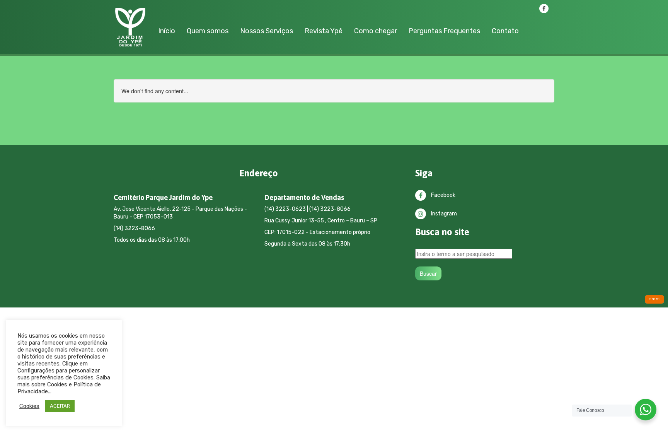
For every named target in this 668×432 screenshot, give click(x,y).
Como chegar (375, 31)
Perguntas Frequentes (444, 31)
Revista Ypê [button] (324, 31)
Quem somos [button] (207, 31)
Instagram (443, 213)
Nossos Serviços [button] (266, 31)
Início (166, 31)
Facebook (442, 195)
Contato (505, 31)
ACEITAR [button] (60, 406)
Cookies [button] (29, 406)
